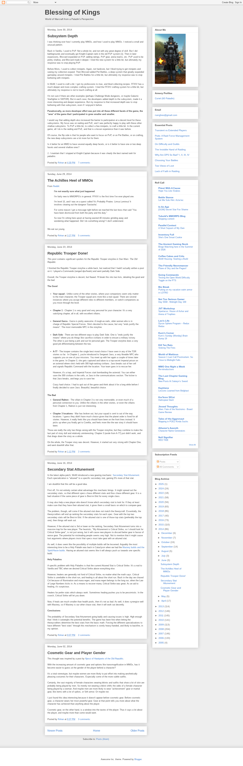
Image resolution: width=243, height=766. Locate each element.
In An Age (163, 206)
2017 (161, 515)
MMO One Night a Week (171, 366)
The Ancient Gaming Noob (173, 244)
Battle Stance (165, 197)
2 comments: (84, 451)
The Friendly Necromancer (173, 265)
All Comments (166, 466)
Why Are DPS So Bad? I (167, 154)
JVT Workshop (166, 308)
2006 (161, 638)
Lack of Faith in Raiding (167, 171)
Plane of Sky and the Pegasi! (172, 268)
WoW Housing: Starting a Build (173, 259)
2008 (161, 629)
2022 (161, 493)
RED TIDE (163, 440)
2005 (161, 642)
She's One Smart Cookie (170, 237)
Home (96, 730)
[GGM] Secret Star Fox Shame (173, 209)
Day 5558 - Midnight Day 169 (172, 302)
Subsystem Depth (62, 36)
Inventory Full (166, 234)
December (167, 533)
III (185, 154)
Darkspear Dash (166, 400)
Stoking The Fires (166, 348)
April (164, 600)
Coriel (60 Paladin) (164, 98)
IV (188, 154)
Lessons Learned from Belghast (173, 390)
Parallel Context (167, 225)
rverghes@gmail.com (166, 115)
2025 (161, 484)
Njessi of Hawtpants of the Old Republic (104, 658)
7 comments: (84, 162)
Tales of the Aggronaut (171, 418)
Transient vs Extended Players (171, 130)
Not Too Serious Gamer (171, 299)
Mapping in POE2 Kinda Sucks (173, 421)
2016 (161, 520)
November (167, 537)
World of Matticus (168, 354)
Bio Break (163, 287)
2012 (161, 611)
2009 (161, 624)
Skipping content (166, 219)
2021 (161, 497)
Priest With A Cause (169, 188)
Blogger (138, 759)
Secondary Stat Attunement (70, 469)
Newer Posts (54, 730)
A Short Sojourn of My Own (171, 228)
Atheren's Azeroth (168, 428)
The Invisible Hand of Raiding (170, 149)
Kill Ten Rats (165, 345)
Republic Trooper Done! (67, 253)
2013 (161, 606)
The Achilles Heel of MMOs (70, 180)
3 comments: (84, 719)
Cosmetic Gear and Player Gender (76, 653)
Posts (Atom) (102, 739)
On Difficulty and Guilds (167, 144)
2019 (161, 506)
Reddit (56, 186)
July (163, 555)
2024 (161, 488)
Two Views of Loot (164, 165)
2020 (161, 502)
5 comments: (84, 235)
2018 (161, 511)
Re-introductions (166, 369)
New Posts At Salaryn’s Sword (173, 381)
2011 (161, 615)
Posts (162, 461)
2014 (161, 529)
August (165, 551)
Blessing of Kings (72, 12)
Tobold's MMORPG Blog (171, 216)
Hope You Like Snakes (169, 191)
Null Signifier (165, 437)
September (167, 546)
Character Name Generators (171, 431)
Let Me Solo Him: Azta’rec (170, 200)
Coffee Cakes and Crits (171, 256)
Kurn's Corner (166, 333)
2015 (161, 524)
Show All (192, 445)
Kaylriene (163, 388)
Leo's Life (163, 320)
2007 (161, 633)
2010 (161, 620)
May (163, 596)
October (165, 542)
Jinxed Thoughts (168, 406)
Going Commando (168, 275)
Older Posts (137, 730)
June (164, 560)
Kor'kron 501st (166, 397)
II (181, 154)
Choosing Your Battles (166, 160)
